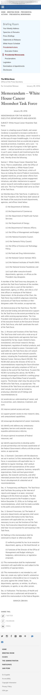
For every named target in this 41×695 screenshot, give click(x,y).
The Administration (10, 661)
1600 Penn (6, 668)
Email (8, 625)
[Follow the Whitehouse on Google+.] (16, 636)
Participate (7, 664)
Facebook (8, 620)
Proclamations (10, 59)
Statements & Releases (12, 40)
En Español (6, 675)
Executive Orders (11, 51)
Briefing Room (13, 12)
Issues (5, 657)
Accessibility (6, 678)
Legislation (7, 62)
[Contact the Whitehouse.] (31, 636)
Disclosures (7, 70)
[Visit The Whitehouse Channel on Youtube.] (20, 636)
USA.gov (5, 690)
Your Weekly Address (11, 28)
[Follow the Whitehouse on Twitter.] (2, 636)
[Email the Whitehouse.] (2, 642)
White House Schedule (11, 43)
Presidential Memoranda (20, 14)
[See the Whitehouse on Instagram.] (7, 636)
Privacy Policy (7, 686)
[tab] (3, 7)
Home (3, 12)
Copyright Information (9, 682)
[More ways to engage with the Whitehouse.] (25, 636)
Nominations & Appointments (14, 66)
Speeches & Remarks (11, 32)
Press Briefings (8, 36)
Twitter (8, 615)
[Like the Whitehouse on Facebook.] (11, 636)
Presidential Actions (10, 47)
